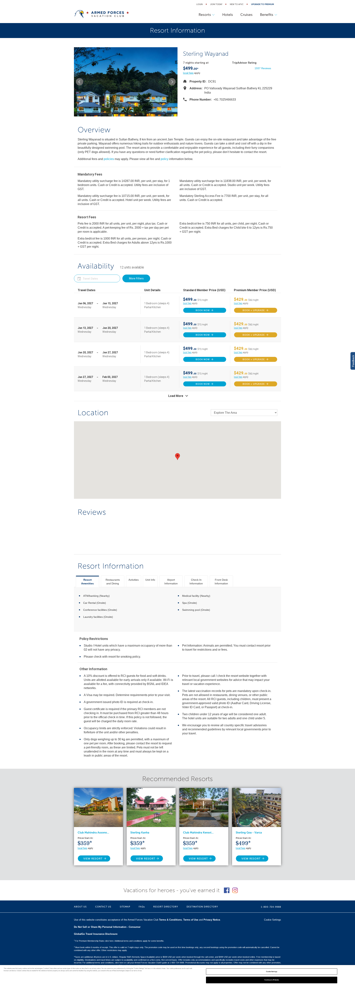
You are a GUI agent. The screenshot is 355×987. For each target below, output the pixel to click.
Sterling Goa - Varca (249, 832)
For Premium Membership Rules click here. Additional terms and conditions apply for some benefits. (119, 941)
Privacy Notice (212, 919)
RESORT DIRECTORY (165, 906)
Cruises (246, 15)
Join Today (216, 4)
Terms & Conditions (170, 919)
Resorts (205, 15)
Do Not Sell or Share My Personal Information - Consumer (107, 927)
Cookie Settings (271, 971)
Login (199, 4)
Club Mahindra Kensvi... (198, 832)
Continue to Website (271, 980)
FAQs (142, 906)
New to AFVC (237, 4)
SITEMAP (125, 906)
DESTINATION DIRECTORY (202, 906)
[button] (79, 81)
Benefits (266, 15)
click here (119, 963)
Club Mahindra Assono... (93, 832)
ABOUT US (80, 906)
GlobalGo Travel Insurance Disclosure (95, 934)
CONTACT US (103, 906)
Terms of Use (190, 919)
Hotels (227, 15)
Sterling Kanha (139, 832)
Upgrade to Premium (262, 4)
